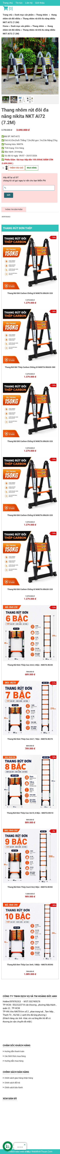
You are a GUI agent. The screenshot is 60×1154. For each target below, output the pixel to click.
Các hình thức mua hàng (15, 1056)
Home (5, 26)
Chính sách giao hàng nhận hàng (18, 1078)
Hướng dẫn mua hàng (13, 1061)
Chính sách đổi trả (12, 1083)
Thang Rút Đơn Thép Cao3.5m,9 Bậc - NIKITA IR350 (30, 887)
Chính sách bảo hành (13, 1087)
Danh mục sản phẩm (24, 15)
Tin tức (18, 3)
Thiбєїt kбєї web (16, 1151)
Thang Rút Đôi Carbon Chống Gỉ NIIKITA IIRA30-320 (30, 293)
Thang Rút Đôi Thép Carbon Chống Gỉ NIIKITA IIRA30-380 (30, 367)
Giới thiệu (40, 3)
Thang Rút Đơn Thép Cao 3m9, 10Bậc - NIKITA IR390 (30, 964)
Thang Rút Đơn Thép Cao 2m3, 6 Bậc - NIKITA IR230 (30, 665)
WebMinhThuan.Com (41, 1151)
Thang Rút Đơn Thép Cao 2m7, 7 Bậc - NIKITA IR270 (30, 739)
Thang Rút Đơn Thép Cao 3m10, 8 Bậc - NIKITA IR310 (30, 813)
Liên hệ (28, 3)
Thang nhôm (42, 15)
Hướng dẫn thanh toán (14, 1051)
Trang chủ (8, 3)
